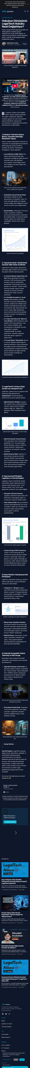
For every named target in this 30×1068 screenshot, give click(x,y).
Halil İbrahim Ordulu (12, 43)
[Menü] (28, 11)
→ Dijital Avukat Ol (10, 822)
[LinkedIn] (3, 1014)
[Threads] (9, 1014)
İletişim (3, 1051)
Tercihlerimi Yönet (7, 1059)
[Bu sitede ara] (25, 11)
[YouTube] (6, 1014)
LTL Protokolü (5, 1048)
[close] (28, 4)
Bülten (3, 1021)
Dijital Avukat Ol (6, 1037)
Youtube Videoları (7, 17)
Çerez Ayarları (7, 1065)
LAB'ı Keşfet (5, 1034)
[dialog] (14, 1056)
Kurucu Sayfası (6, 1045)
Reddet (15, 1059)
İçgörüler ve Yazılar (7, 1023)
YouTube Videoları (6, 1026)
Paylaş (24, 44)
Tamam (22, 1059)
